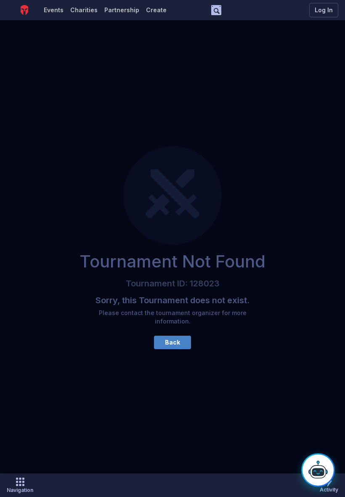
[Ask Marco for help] (318, 470)
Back (172, 342)
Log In (324, 9)
